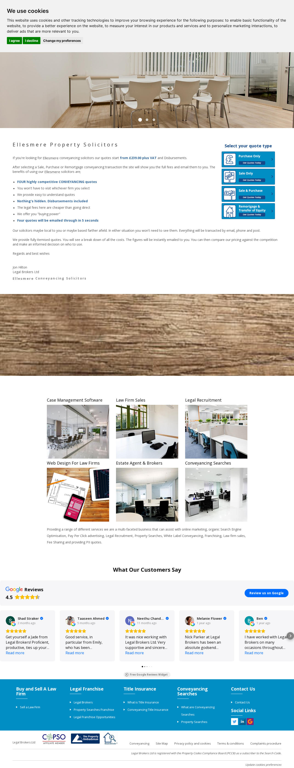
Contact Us (242, 702)
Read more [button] (15, 652)
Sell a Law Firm (30, 707)
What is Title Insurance (143, 702)
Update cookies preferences (263, 765)
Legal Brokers (83, 702)
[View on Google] (10, 620)
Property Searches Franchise (94, 710)
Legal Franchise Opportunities (94, 717)
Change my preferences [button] (62, 41)
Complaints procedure (265, 743)
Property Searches (194, 722)
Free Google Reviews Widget (149, 674)
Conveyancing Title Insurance (147, 710)
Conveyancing (139, 743)
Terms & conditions (230, 743)
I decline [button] (31, 41)
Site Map (162, 743)
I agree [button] (14, 41)
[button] (3, 636)
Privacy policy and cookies (192, 743)
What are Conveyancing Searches (198, 711)
